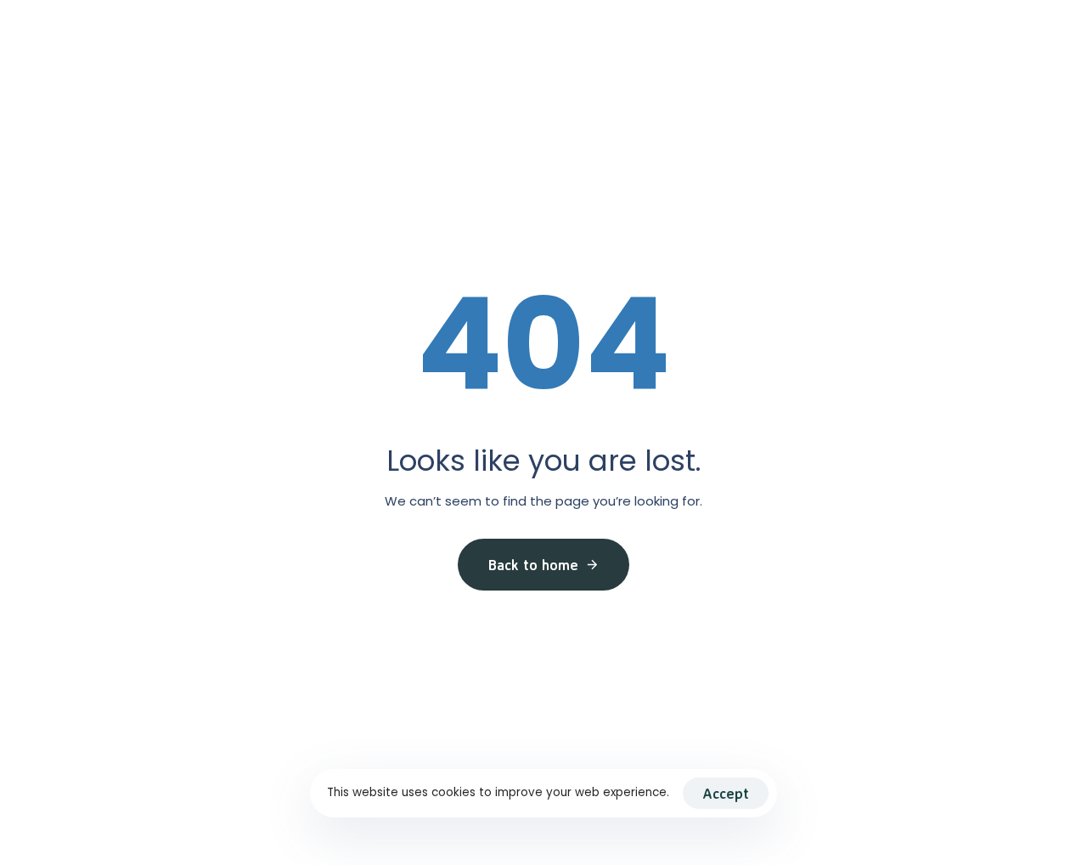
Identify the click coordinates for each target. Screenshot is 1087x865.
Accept (725, 793)
